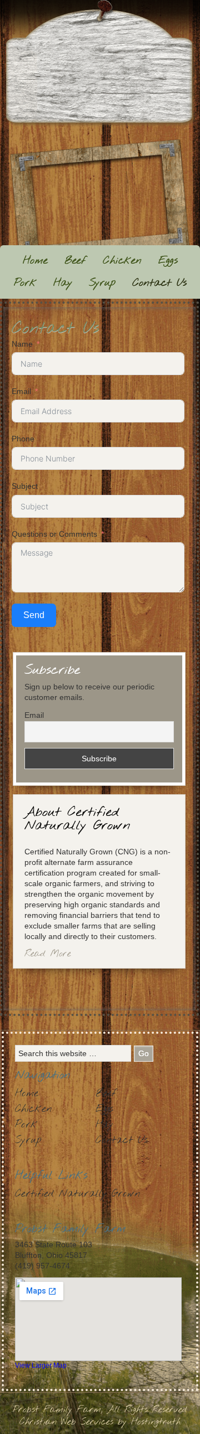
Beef (75, 261)
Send (33, 615)
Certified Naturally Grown (77, 1193)
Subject (25, 486)
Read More (47, 954)
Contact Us (159, 283)
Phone (23, 438)
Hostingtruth (156, 1422)
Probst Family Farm (100, 63)
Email (21, 391)
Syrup (102, 283)
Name (22, 343)
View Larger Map (41, 1365)
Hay (62, 283)
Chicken (122, 261)
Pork (25, 283)
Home (35, 261)
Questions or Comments (54, 533)
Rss (75, 132)
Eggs (168, 261)
